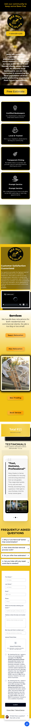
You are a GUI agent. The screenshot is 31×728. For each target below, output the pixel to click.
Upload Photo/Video (10, 684)
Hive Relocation (15, 380)
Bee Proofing (15, 429)
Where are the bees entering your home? (14, 654)
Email (7, 638)
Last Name (8, 631)
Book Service (15, 444)
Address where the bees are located (15, 663)
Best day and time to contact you (14, 677)
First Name (8, 624)
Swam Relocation (15, 367)
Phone (7, 645)
